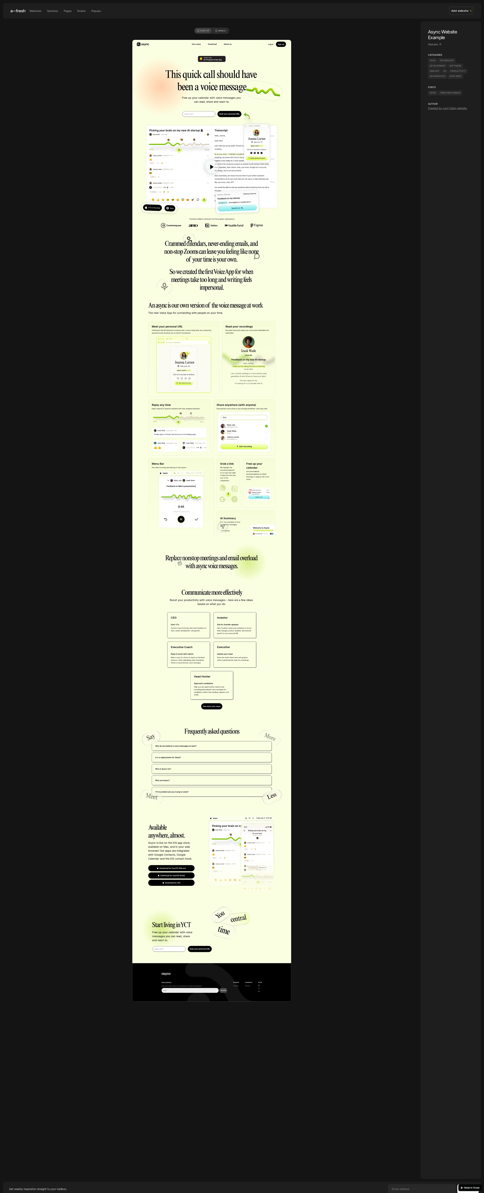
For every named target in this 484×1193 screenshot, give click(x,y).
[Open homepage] (18, 10)
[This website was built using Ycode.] (470, 1187)
